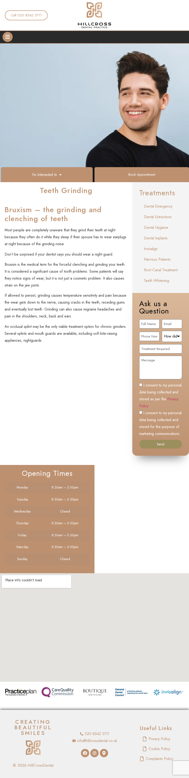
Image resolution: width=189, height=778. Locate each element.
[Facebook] (85, 753)
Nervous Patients (157, 259)
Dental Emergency (158, 206)
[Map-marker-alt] (104, 753)
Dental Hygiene (156, 227)
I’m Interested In (44, 174)
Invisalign (151, 248)
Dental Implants (156, 238)
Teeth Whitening (156, 280)
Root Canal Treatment (160, 270)
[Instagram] (94, 753)
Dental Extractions (158, 217)
